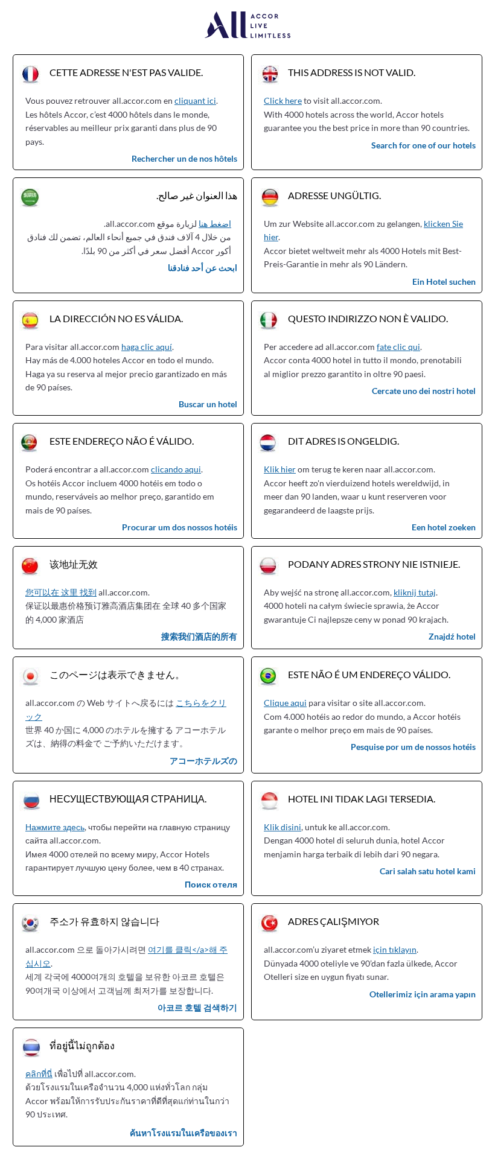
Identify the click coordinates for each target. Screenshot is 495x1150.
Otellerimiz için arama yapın (422, 994)
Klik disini (282, 827)
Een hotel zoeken (444, 527)
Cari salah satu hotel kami (428, 871)
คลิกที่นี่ (39, 1074)
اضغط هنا (215, 223)
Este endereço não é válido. (122, 440)
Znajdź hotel (452, 636)
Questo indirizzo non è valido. (368, 318)
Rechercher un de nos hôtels (184, 158)
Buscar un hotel (208, 404)
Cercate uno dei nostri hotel (424, 391)
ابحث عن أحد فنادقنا (202, 267)
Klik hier (280, 469)
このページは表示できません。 (117, 674)
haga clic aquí (146, 347)
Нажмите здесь (55, 827)
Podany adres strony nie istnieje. (374, 564)
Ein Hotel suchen (444, 281)
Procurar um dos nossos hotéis (179, 527)
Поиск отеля (211, 884)
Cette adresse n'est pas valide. (126, 72)
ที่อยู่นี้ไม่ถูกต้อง (82, 1045)
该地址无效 (74, 564)
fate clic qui (398, 347)
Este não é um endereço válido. (369, 674)
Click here (283, 100)
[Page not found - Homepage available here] (248, 26)
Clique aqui (285, 702)
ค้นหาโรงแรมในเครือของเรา (183, 1133)
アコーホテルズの (203, 760)
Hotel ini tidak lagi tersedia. (361, 798)
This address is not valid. (351, 72)
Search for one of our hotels (423, 145)
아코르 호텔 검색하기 (197, 1007)
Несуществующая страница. (128, 798)
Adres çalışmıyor (333, 921)
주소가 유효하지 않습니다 (104, 921)
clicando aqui (176, 469)
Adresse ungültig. (334, 195)
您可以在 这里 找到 (61, 592)
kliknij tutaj (415, 592)
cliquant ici (195, 100)
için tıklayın (395, 949)
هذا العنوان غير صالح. (196, 195)
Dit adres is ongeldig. (343, 440)
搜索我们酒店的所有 (199, 636)
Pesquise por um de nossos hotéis (413, 747)
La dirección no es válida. (116, 318)
